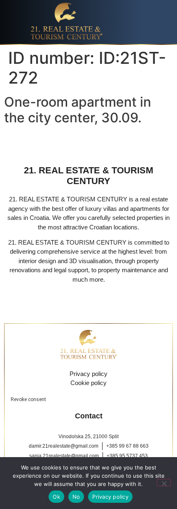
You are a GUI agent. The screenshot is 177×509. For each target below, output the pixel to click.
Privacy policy (110, 496)
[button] (155, 21)
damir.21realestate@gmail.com (63, 446)
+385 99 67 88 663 (127, 446)
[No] (164, 482)
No (76, 496)
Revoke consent (28, 399)
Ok (56, 496)
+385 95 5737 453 (127, 456)
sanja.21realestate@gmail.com (64, 456)
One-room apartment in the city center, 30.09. (77, 110)
